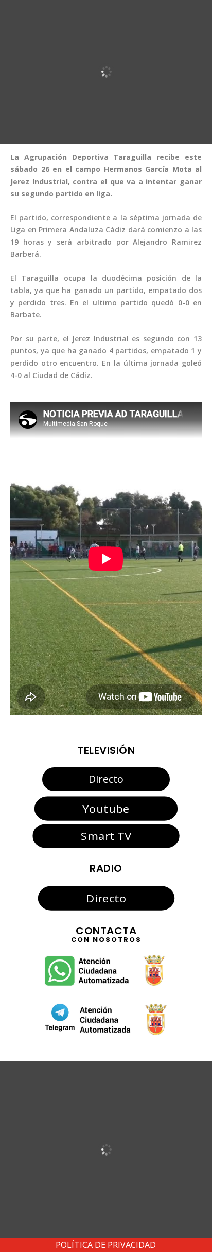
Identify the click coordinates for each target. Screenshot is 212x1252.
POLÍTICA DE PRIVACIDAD (106, 1244)
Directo (106, 779)
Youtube (105, 808)
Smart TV (106, 835)
